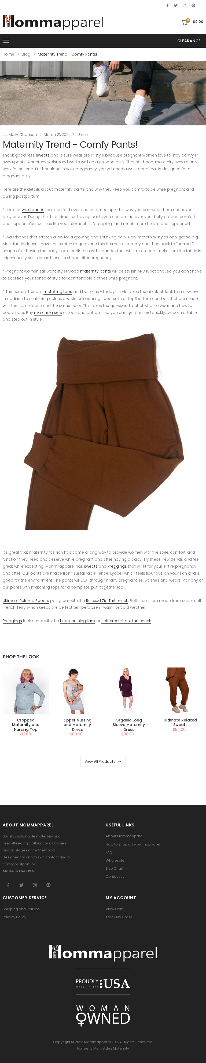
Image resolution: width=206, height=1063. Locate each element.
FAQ (109, 852)
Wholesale (115, 860)
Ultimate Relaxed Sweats (26, 600)
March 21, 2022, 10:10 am (66, 134)
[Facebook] (167, 5)
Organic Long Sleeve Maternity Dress (129, 724)
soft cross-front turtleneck (126, 620)
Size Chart (114, 868)
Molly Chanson (23, 134)
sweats (43, 155)
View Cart (114, 909)
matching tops (57, 291)
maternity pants (95, 271)
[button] (191, 22)
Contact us (115, 876)
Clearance (189, 40)
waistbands (33, 209)
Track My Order (119, 917)
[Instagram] (184, 5)
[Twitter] (176, 5)
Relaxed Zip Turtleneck (107, 600)
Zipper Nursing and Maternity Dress (77, 724)
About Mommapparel (125, 836)
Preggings (117, 566)
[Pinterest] (193, 5)
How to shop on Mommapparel (133, 844)
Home (8, 54)
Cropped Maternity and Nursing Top (25, 724)
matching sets (48, 312)
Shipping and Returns (21, 909)
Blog (26, 54)
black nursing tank (77, 620)
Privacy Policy (14, 917)
